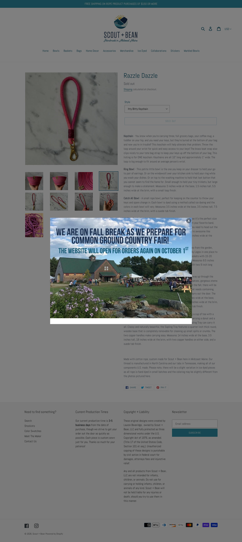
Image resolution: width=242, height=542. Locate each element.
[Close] (188, 221)
